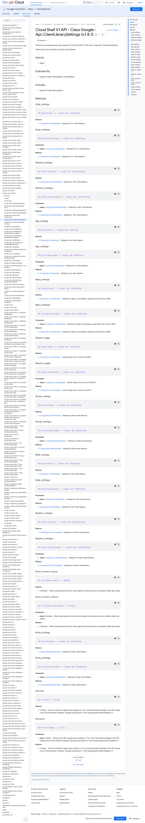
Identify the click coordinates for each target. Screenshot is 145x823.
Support (62, 796)
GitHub (90, 792)
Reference (26, 14)
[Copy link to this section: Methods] (49, 99)
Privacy (44, 814)
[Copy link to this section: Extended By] (52, 71)
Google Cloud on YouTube (125, 803)
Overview (6, 14)
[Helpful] (116, 24)
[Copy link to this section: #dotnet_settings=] (55, 188)
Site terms (52, 814)
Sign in (140, 2)
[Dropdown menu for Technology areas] (45, 2)
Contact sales (35, 803)
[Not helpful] (119, 24)
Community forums (66, 792)
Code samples (93, 799)
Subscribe (120, 818)
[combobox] (92, 2)
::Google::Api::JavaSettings (50, 299)
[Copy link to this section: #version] (46, 691)
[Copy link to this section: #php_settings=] (53, 480)
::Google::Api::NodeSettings (50, 416)
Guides (16, 14)
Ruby (30, 9)
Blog (118, 792)
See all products (36, 792)
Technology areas (36, 3)
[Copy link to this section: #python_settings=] (56, 538)
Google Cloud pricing (38, 796)
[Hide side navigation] (25, 819)
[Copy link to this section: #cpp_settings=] (53, 130)
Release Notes (64, 799)
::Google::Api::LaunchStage (49, 357)
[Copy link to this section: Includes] (47, 85)
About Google (35, 814)
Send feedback (112, 30)
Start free (136, 9)
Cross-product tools (57, 3)
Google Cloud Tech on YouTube (127, 806)
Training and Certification (96, 806)
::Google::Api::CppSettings (49, 123)
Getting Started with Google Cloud (99, 796)
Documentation (46, 24)
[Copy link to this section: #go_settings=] (51, 246)
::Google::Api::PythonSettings (50, 532)
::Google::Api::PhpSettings (49, 474)
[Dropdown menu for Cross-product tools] (67, 2)
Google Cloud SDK (16, 9)
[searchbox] (14, 20)
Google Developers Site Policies (67, 776)
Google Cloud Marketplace (40, 799)
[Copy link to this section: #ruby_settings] (52, 632)
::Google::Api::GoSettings (49, 240)
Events (119, 796)
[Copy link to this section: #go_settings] (50, 221)
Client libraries (44, 9)
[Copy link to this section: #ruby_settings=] (53, 658)
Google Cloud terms (64, 814)
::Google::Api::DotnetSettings (50, 182)
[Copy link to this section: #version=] (47, 719)
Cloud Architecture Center (97, 803)
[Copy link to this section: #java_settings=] (53, 305)
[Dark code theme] (115, 110)
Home (37, 24)
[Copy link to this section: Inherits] (46, 58)
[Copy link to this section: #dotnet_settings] (54, 163)
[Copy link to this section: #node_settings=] (54, 422)
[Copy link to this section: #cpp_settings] (51, 104)
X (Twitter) (120, 799)
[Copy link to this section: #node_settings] (53, 396)
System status (64, 803)
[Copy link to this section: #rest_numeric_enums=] (61, 597)
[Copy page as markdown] (103, 35)
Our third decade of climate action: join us (87, 814)
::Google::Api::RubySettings (50, 652)
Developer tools (59, 24)
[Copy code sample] (118, 110)
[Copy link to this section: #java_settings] (51, 279)
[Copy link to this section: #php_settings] (51, 455)
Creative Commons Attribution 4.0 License (88, 773)
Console (111, 3)
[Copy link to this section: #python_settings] (54, 513)
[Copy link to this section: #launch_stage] (52, 338)
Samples (37, 14)
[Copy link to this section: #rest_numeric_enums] (60, 571)
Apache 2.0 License (39, 776)
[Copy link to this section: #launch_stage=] (53, 363)
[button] (14, 193)
